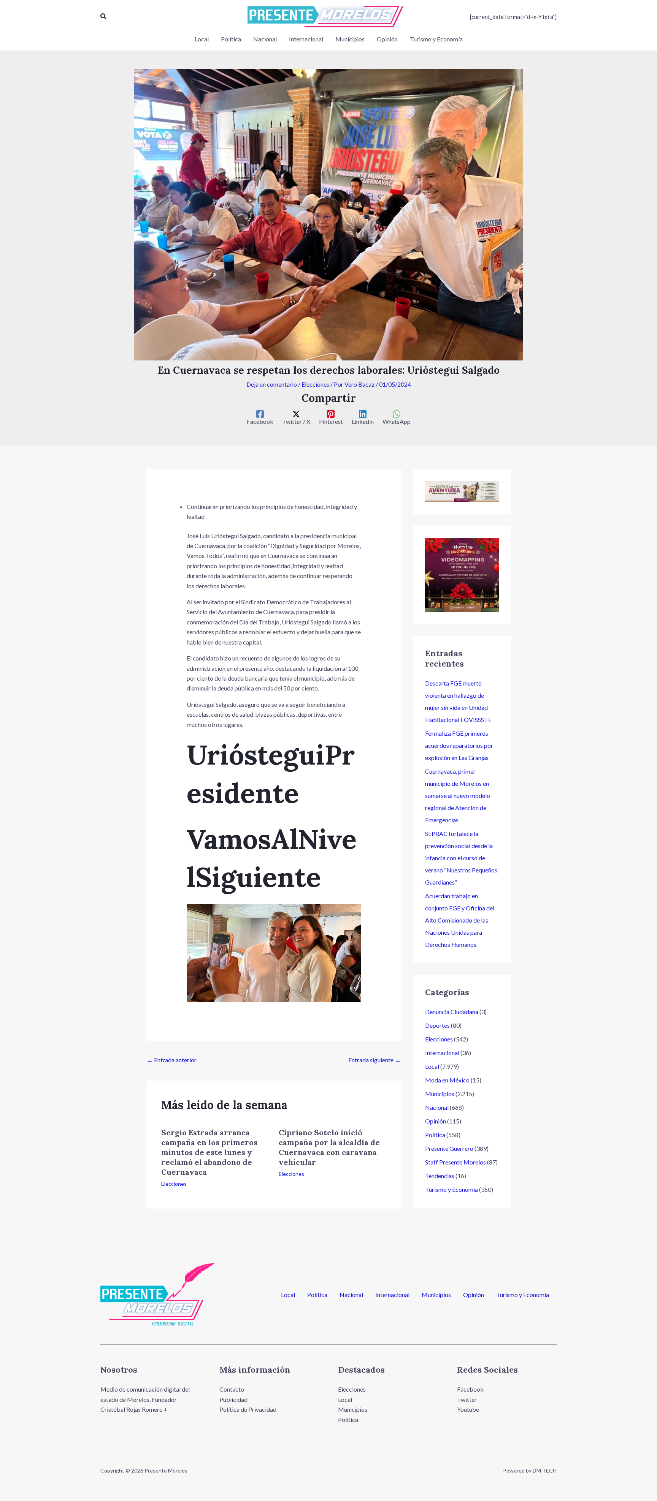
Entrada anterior (172, 1059)
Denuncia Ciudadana (451, 1011)
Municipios (439, 1093)
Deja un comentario (271, 384)
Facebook (470, 1389)
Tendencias (439, 1175)
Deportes (437, 1025)
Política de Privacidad (247, 1409)
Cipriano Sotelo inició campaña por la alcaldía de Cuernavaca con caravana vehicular (329, 1147)
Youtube (468, 1409)
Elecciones (315, 384)
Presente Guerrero (449, 1148)
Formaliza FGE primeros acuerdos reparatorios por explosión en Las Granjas (459, 745)
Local (432, 1066)
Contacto (231, 1389)
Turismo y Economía (451, 1189)
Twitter (467, 1399)
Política (435, 1134)
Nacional (437, 1107)
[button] (103, 16)
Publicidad (233, 1399)
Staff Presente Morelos (455, 1162)
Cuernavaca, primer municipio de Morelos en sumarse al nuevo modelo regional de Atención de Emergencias (457, 795)
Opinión (435, 1121)
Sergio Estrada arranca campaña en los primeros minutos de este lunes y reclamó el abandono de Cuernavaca (209, 1152)
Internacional (442, 1052)
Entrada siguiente (374, 1059)
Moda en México (447, 1080)
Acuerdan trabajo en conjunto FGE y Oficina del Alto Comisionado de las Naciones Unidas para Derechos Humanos (459, 920)
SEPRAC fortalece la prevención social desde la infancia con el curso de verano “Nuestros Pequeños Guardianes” (461, 858)
